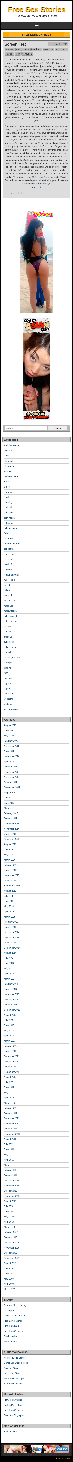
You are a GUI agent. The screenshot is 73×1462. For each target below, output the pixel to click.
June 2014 (9, 963)
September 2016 (12, 839)
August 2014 (10, 953)
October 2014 (10, 942)
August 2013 (10, 1015)
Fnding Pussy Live (13, 1405)
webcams (8, 699)
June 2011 (9, 1149)
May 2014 (9, 968)
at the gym (9, 466)
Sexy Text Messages (14, 1378)
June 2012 (9, 1087)
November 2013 (11, 999)
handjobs (8, 569)
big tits (7, 486)
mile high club (10, 616)
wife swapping (11, 709)
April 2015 (9, 911)
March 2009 (9, 1289)
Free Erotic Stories (13, 1321)
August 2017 (10, 792)
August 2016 (10, 844)
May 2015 (9, 906)
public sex (9, 642)
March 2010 (9, 1227)
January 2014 (10, 989)
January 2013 (10, 1051)
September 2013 (12, 1010)
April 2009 (9, 1284)
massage (8, 606)
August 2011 (10, 1139)
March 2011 (9, 1165)
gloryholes (9, 554)
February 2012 (11, 1108)
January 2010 (10, 1237)
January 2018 (10, 766)
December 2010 (11, 1180)
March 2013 (9, 1041)
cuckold (8, 507)
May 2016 (9, 854)
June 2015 (9, 901)
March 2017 (9, 808)
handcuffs (9, 564)
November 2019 (11, 746)
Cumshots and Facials (15, 1315)
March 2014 (9, 979)
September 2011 (12, 1134)
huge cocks (61, 49)
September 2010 (12, 1196)
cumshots (9, 512)
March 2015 (9, 916)
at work (7, 471)
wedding (8, 704)
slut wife (8, 652)
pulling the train (11, 647)
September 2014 (12, 948)
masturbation (10, 611)
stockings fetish (12, 657)
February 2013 (11, 1046)
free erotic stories (12, 543)
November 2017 (11, 777)
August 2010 (10, 1201)
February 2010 (11, 1232)
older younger (10, 621)
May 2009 (9, 1279)
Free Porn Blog (11, 1326)
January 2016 (10, 870)
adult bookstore (11, 445)
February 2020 (11, 741)
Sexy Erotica (10, 1341)
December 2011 (11, 1118)
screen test (16, 193)
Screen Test (15, 44)
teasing (7, 668)
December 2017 (11, 772)
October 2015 (10, 880)
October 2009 (10, 1253)
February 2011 (11, 1170)
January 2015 (10, 927)
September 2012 (12, 1072)
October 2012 (10, 1066)
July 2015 (8, 896)
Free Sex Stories (37, 9)
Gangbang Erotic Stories (16, 1363)
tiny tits (7, 683)
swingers (8, 662)
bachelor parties (12, 476)
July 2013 (8, 1020)
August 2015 (10, 891)
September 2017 (12, 787)
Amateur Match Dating (15, 1305)
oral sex (9, 54)
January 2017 (10, 818)
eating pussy (22, 49)
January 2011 (10, 1175)
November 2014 (11, 937)
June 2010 (9, 1211)
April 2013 (9, 1035)
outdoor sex (9, 631)
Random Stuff (10, 1431)
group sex (48, 49)
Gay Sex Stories (12, 1368)
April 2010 (9, 1222)
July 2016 (8, 849)
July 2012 (8, 1082)
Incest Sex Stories (13, 1373)
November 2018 (11, 756)
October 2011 (10, 1128)
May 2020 (9, 735)
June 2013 (9, 1025)
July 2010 (8, 1206)
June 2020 (9, 730)
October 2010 (10, 1191)
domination (9, 517)
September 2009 (12, 1258)
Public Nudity (10, 1336)
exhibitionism (10, 528)
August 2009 (10, 1263)
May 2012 (9, 1092)
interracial (8, 595)
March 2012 (9, 1103)
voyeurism (27, 54)
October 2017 (10, 782)
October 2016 (10, 834)
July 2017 (8, 797)
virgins (7, 688)
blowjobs (9, 49)
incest (7, 585)
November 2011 (11, 1123)
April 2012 (9, 1097)
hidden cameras (12, 574)
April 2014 (9, 973)
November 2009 (11, 1247)
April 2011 (9, 1159)
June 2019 (9, 751)
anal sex (8, 450)
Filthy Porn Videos (13, 1400)
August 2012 (10, 1077)
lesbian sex (9, 600)
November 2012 (11, 1061)
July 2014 (8, 958)
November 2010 (11, 1185)
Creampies (9, 1310)
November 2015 (11, 875)
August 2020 (10, 725)
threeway (8, 678)
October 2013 (10, 1004)
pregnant (8, 637)
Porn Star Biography (14, 1415)
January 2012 (10, 1113)
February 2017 (11, 813)
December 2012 (11, 1056)
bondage (8, 497)
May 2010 (9, 1216)
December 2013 (11, 994)
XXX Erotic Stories (13, 1383)
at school (8, 461)
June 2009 (9, 1273)
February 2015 (11, 922)
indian (7, 590)
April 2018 (9, 761)
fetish (6, 533)
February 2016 (11, 865)
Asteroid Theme (63, 1458)
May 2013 (9, 1030)
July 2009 (8, 1268)
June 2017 (9, 803)
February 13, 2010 (58, 44)
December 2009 (11, 1242)
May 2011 (8, 1154)
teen (18, 54)
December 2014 (11, 932)
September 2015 (12, 885)
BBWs (7, 481)
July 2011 (8, 1144)
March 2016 (9, 860)
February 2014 (11, 984)
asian (6, 455)
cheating (8, 502)
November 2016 (11, 828)
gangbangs (9, 549)
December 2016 (11, 823)
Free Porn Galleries (13, 1331)
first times (36, 49)
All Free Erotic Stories (15, 1358)
